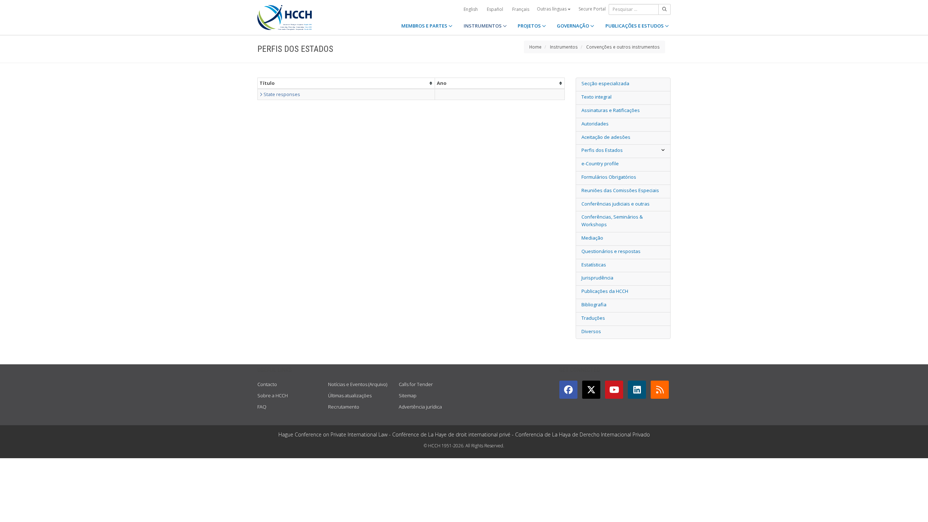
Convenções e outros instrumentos (623, 47)
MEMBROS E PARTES (424, 25)
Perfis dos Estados (602, 150)
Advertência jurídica (420, 406)
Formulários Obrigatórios (608, 177)
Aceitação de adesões (605, 137)
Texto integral (596, 97)
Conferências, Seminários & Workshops (612, 221)
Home (535, 47)
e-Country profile (600, 163)
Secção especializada (605, 83)
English (471, 9)
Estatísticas (593, 264)
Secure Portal (592, 9)
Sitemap (408, 395)
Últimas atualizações (350, 395)
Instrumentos (564, 47)
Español (495, 9)
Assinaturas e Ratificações (610, 110)
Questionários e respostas (611, 251)
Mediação (592, 238)
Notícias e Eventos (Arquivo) (357, 384)
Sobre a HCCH (272, 395)
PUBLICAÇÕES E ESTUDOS (635, 25)
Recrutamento (343, 406)
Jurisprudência (597, 277)
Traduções (593, 318)
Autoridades (595, 123)
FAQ (261, 406)
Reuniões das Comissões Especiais (620, 190)
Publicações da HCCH (604, 291)
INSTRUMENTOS (483, 25)
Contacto (267, 384)
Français (520, 9)
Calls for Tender (416, 384)
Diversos (591, 331)
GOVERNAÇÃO (573, 25)
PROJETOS (530, 25)
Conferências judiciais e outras (615, 203)
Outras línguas (552, 9)
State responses (281, 94)
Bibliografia (593, 304)
